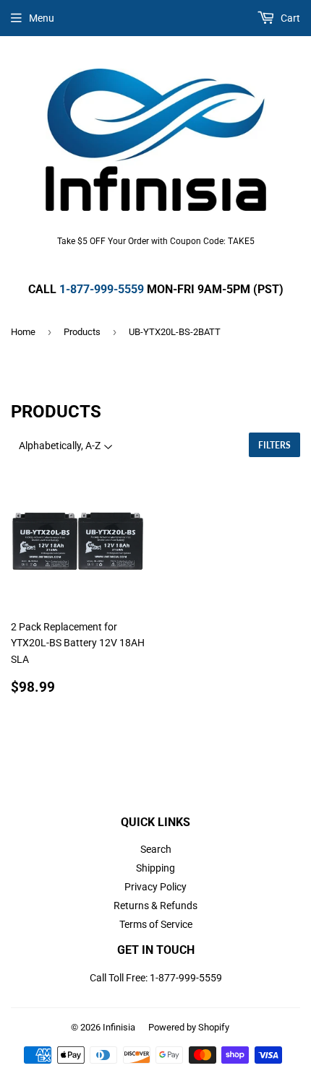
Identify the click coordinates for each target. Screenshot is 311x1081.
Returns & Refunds (155, 905)
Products (82, 331)
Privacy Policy (155, 887)
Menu (41, 18)
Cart (289, 18)
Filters (274, 445)
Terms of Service (155, 924)
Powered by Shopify (188, 1027)
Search (155, 849)
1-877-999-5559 (101, 289)
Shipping (155, 868)
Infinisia (119, 1027)
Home (23, 331)
